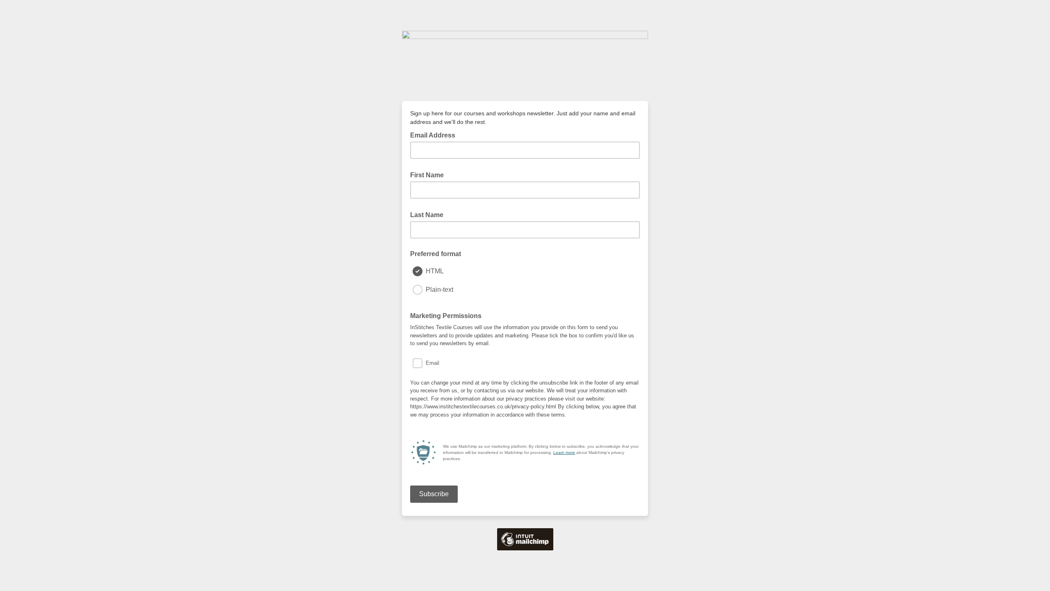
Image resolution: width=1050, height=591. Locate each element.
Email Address (435, 134)
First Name (429, 174)
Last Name (429, 214)
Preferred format (435, 253)
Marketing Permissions (448, 315)
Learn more (564, 452)
